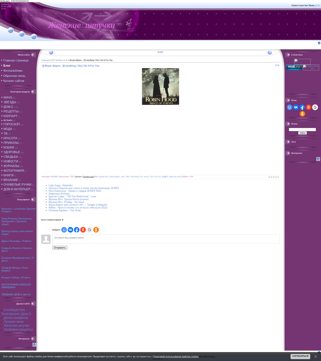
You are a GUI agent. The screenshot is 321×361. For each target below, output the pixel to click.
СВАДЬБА (11, 156)
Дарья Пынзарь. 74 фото (16, 241)
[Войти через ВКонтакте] (70, 230)
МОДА (8, 128)
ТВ (5, 133)
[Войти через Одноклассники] (96, 230)
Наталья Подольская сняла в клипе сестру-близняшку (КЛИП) (84, 188)
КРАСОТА (10, 138)
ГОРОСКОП (12, 124)
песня (146, 177)
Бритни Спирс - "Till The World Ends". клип (72, 196)
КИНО (8, 97)
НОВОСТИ (11, 161)
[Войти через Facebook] (77, 230)
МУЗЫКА (8, 120)
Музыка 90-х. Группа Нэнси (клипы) (68, 199)
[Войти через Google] (90, 230)
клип (123, 177)
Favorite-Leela (88, 177)
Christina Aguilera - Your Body (65, 210)
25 (66, 60)
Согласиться (300, 356)
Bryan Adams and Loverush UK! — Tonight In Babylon (78, 204)
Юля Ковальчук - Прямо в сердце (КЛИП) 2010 (75, 191)
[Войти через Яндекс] (83, 230)
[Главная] (11, 28)
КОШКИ (9, 147)
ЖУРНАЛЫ (11, 166)
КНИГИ (9, 175)
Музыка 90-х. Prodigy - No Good (66, 202)
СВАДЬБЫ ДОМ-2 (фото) (15, 294)
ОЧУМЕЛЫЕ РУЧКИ (17, 184)
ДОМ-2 (8, 106)
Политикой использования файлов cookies (176, 356)
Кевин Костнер (175, 177)
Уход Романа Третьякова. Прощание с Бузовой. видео (16, 221)
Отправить (60, 247)
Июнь (60, 60)
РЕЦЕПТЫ (11, 111)
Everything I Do (137, 177)
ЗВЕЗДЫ (10, 102)
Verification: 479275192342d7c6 (160, 180)
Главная (45, 60)
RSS (318, 5)
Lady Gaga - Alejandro (60, 185)
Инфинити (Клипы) (59, 193)
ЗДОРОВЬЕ (12, 152)
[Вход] (34, 35)
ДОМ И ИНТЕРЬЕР (17, 189)
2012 (53, 60)
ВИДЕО (165, 177)
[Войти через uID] (64, 230)
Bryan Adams (115, 177)
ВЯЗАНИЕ (11, 180)
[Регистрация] (22, 32)
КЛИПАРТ (10, 116)
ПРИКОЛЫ (11, 142)
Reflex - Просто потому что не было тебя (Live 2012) (78, 207)
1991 (127, 177)
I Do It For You (155, 177)
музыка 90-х (104, 177)
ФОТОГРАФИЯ (14, 170)
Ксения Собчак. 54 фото (15, 277)
